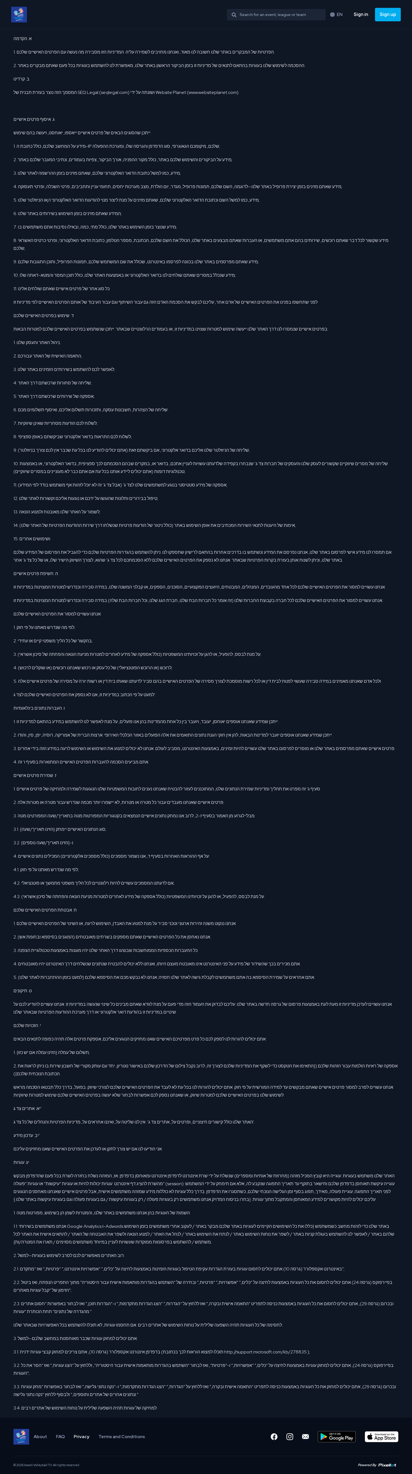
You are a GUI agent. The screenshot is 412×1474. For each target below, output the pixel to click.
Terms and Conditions (121, 1437)
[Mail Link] (305, 1436)
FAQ (60, 1437)
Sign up (388, 14)
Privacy (81, 1437)
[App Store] (382, 1436)
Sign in (361, 14)
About (40, 1437)
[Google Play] (337, 1436)
